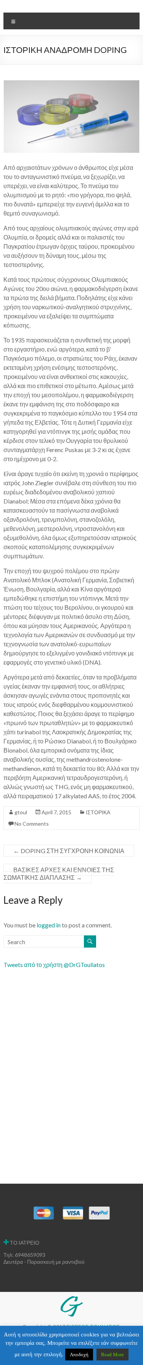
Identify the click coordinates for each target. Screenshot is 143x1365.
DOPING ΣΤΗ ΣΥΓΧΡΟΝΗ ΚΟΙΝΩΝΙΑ (68, 850)
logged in (49, 925)
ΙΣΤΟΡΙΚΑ (98, 812)
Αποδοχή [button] (79, 1354)
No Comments (31, 823)
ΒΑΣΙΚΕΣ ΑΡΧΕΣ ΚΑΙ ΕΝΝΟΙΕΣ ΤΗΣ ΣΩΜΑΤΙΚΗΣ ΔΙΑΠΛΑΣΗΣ (58, 873)
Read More (112, 1354)
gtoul (20, 812)
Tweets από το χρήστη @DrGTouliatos (54, 964)
